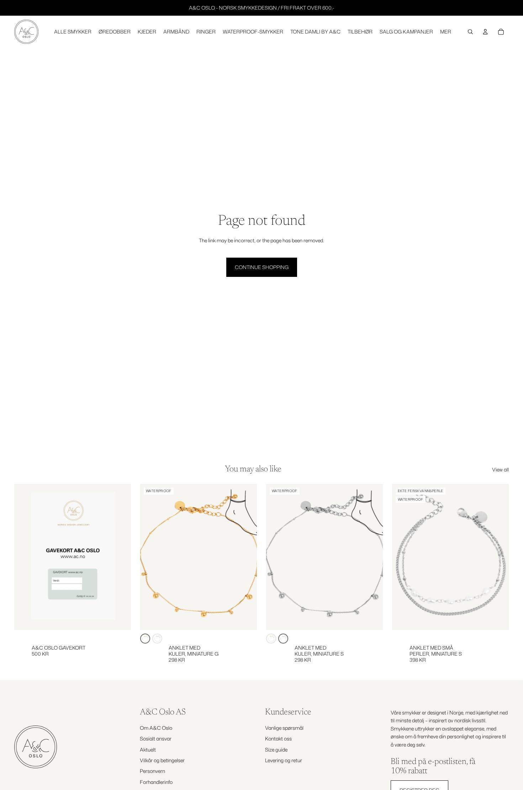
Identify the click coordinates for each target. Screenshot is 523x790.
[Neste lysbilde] (246, 557)
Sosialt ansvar (155, 738)
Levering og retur (283, 760)
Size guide (276, 749)
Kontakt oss (278, 738)
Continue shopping (262, 267)
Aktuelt (148, 749)
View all (500, 469)
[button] (145, 638)
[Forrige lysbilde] (151, 557)
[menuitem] (446, 32)
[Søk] (470, 32)
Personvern (152, 771)
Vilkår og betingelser (162, 760)
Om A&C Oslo (156, 727)
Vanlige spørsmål (284, 727)
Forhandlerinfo (156, 781)
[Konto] (485, 32)
